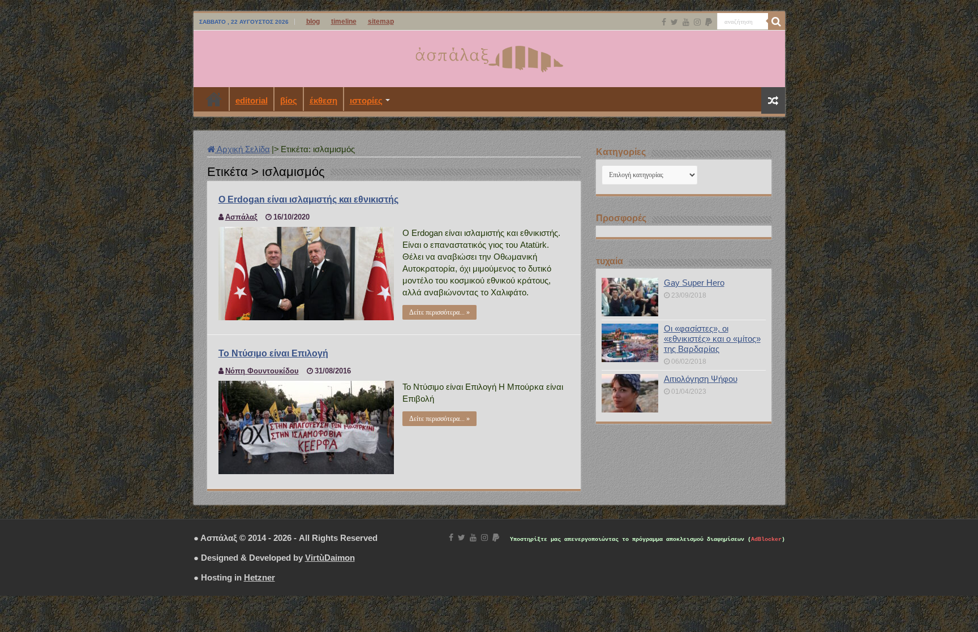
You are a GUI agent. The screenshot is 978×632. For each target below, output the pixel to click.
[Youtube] (685, 22)
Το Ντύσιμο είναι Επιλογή (273, 353)
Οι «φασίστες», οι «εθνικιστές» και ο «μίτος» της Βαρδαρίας (712, 339)
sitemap (381, 21)
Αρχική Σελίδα (242, 149)
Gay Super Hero (694, 282)
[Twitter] (674, 22)
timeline (344, 21)
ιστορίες (366, 100)
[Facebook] (663, 22)
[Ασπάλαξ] (489, 56)
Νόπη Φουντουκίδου (262, 371)
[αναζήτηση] (776, 21)
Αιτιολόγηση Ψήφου (700, 379)
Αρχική (214, 99)
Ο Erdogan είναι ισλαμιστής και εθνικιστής (308, 199)
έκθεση (323, 100)
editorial (251, 100)
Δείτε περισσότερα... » (439, 312)
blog (313, 21)
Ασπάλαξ (241, 217)
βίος (288, 100)
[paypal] (708, 22)
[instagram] (697, 22)
